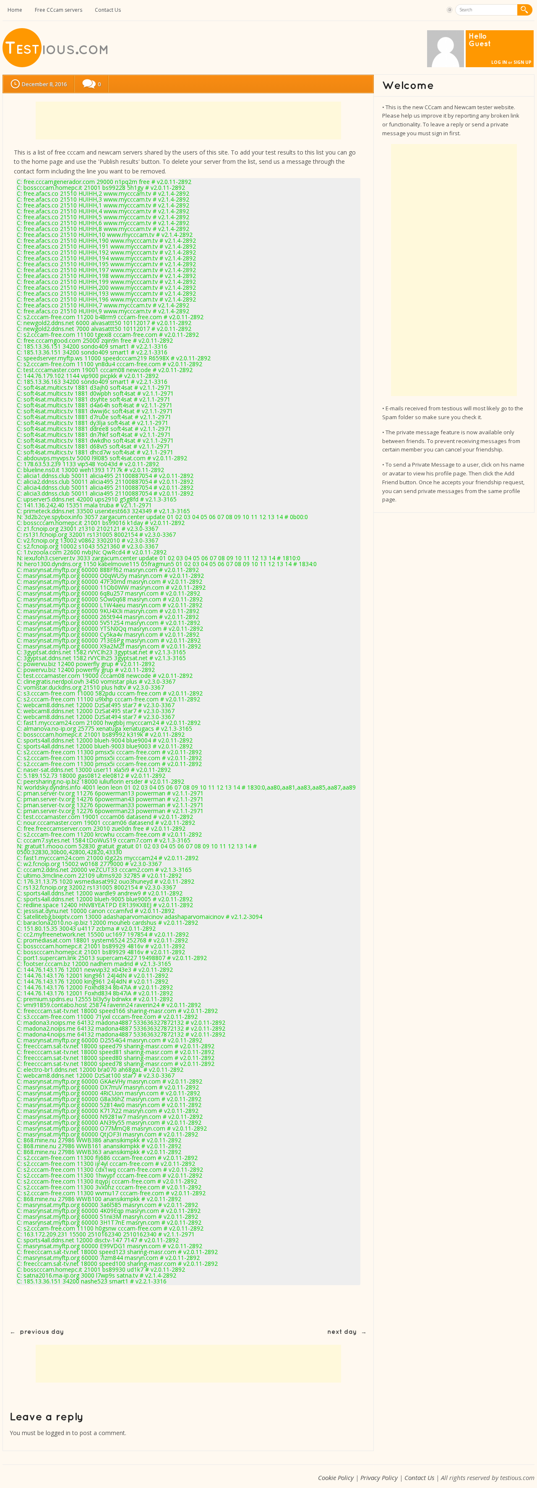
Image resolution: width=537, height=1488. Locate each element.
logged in (58, 1433)
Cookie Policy (336, 1477)
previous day (42, 1332)
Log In (499, 62)
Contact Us (108, 9)
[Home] (56, 65)
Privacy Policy (379, 1477)
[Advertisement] (188, 120)
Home (15, 9)
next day (342, 1332)
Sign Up (523, 62)
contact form (32, 171)
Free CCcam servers (58, 9)
